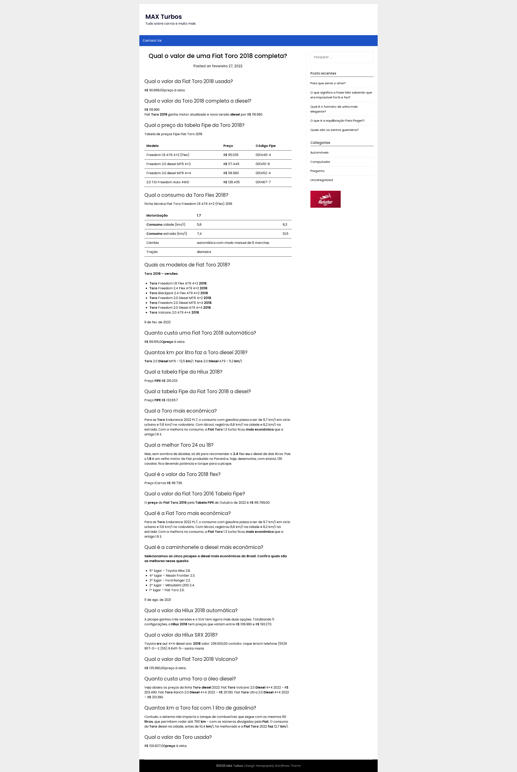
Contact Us (152, 40)
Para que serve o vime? (328, 83)
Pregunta (317, 171)
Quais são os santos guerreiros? (334, 130)
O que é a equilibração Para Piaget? (337, 120)
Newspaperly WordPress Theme (278, 766)
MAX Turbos (163, 16)
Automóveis (319, 152)
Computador (320, 162)
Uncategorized (321, 180)
